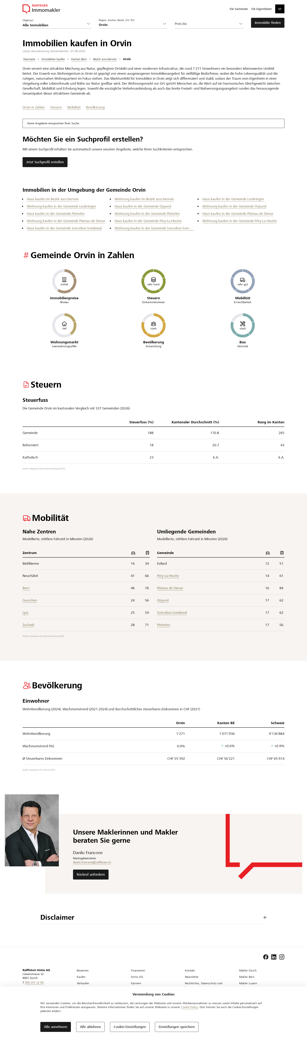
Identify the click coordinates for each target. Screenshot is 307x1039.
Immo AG (137, 977)
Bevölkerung (95, 107)
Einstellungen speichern (177, 1027)
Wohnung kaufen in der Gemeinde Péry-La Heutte (239, 221)
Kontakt (190, 970)
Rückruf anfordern (91, 874)
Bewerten (83, 970)
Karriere (136, 983)
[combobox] (130, 24)
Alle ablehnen (90, 1027)
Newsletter (192, 977)
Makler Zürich (248, 970)
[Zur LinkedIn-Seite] (273, 957)
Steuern (56, 107)
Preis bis (181, 24)
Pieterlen (163, 625)
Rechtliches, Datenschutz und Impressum (203, 985)
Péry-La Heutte (168, 576)
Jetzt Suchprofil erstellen (45, 162)
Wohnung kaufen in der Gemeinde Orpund (234, 206)
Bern (26, 588)
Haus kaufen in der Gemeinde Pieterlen (56, 214)
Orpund (163, 600)
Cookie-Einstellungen (130, 1027)
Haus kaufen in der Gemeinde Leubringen (233, 199)
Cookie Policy (189, 1007)
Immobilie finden (268, 23)
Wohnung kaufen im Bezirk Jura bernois (144, 199)
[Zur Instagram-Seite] (281, 957)
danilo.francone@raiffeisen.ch (92, 862)
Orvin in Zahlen (34, 107)
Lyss (25, 613)
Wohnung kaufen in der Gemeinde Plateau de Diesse (66, 221)
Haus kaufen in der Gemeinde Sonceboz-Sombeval (64, 228)
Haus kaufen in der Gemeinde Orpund (143, 206)
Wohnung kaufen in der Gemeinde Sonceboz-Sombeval (154, 228)
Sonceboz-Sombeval (172, 613)
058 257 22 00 (34, 982)
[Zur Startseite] (41, 9)
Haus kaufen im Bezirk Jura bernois (53, 199)
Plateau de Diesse (170, 588)
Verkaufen (83, 983)
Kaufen (81, 977)
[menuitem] (238, 8)
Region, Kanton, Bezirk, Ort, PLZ (116, 20)
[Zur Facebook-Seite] (265, 957)
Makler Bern (246, 977)
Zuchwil (28, 625)
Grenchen (30, 600)
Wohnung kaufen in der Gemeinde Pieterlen (147, 214)
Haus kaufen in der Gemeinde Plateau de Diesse (237, 214)
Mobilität (74, 107)
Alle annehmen (55, 1027)
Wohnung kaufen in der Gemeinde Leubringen (61, 206)
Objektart (28, 20)
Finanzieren (138, 970)
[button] (279, 8)
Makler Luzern (248, 983)
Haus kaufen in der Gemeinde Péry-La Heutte (148, 221)
